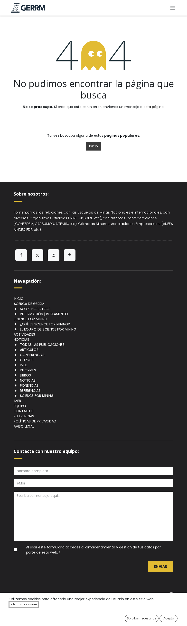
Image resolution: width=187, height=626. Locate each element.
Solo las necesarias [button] (141, 618)
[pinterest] (69, 255)
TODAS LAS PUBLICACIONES (42, 344)
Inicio (93, 146)
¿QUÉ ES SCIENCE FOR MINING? (45, 324)
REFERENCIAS (30, 390)
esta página (153, 106)
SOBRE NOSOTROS (35, 308)
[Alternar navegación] (173, 8)
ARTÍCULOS (29, 349)
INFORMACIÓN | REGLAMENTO (44, 314)
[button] (160, 566)
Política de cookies (23, 604)
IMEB (23, 365)
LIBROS (25, 375)
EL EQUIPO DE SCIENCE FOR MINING (48, 329)
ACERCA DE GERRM (29, 303)
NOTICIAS (21, 339)
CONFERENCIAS (32, 354)
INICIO (19, 298)
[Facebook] (21, 255)
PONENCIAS (29, 385)
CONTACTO (24, 411)
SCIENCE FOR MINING (30, 319)
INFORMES (28, 370)
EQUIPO (20, 405)
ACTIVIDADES (24, 334)
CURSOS (27, 360)
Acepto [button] (168, 618)
